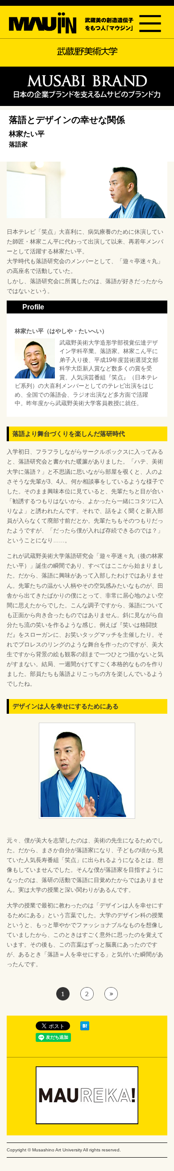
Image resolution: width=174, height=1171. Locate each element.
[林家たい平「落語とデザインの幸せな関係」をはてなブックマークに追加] (84, 1028)
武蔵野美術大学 (87, 51)
